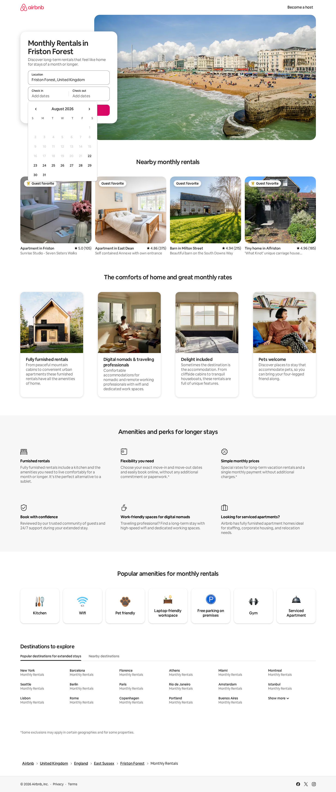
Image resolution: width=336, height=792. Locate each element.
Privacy (58, 784)
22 (89, 156)
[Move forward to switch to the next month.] (89, 109)
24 (44, 165)
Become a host (300, 7)
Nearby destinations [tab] (104, 656)
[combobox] (69, 79)
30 (35, 175)
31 (44, 175)
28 (80, 165)
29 (89, 165)
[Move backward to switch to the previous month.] (36, 109)
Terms (72, 784)
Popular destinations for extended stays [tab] (50, 656)
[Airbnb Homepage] (32, 7)
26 (62, 165)
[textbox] (48, 96)
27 (71, 165)
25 (53, 165)
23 (35, 165)
